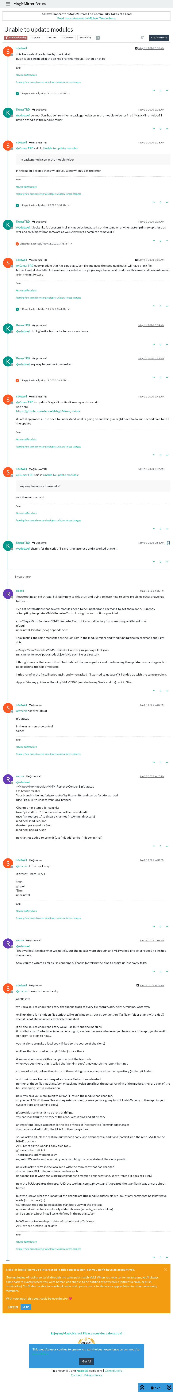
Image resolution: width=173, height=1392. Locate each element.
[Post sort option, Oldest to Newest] (142, 38)
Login (26, 1306)
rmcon (20, 590)
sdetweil (21, 48)
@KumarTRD (39, 142)
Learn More (40, 1354)
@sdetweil (41, 109)
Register (13, 1306)
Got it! (86, 1361)
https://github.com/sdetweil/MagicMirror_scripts (48, 411)
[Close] (165, 1269)
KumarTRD (23, 109)
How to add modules (26, 74)
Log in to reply (159, 37)
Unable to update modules (60, 148)
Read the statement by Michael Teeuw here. (86, 18)
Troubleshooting (17, 37)
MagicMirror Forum (29, 3)
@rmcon (37, 705)
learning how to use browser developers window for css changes (48, 82)
